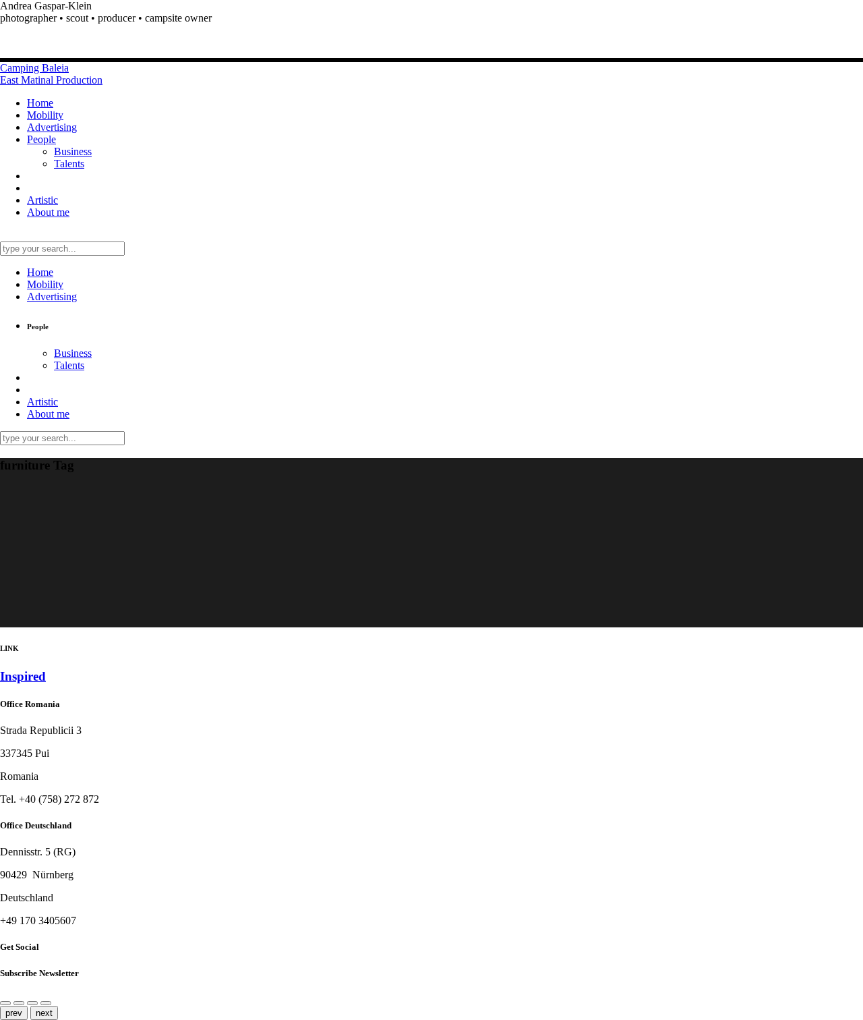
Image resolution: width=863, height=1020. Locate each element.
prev (13, 1013)
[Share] (5, 1003)
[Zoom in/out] (32, 1003)
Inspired (23, 676)
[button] (431, 18)
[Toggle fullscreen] (45, 1003)
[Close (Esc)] (18, 1003)
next (44, 1013)
